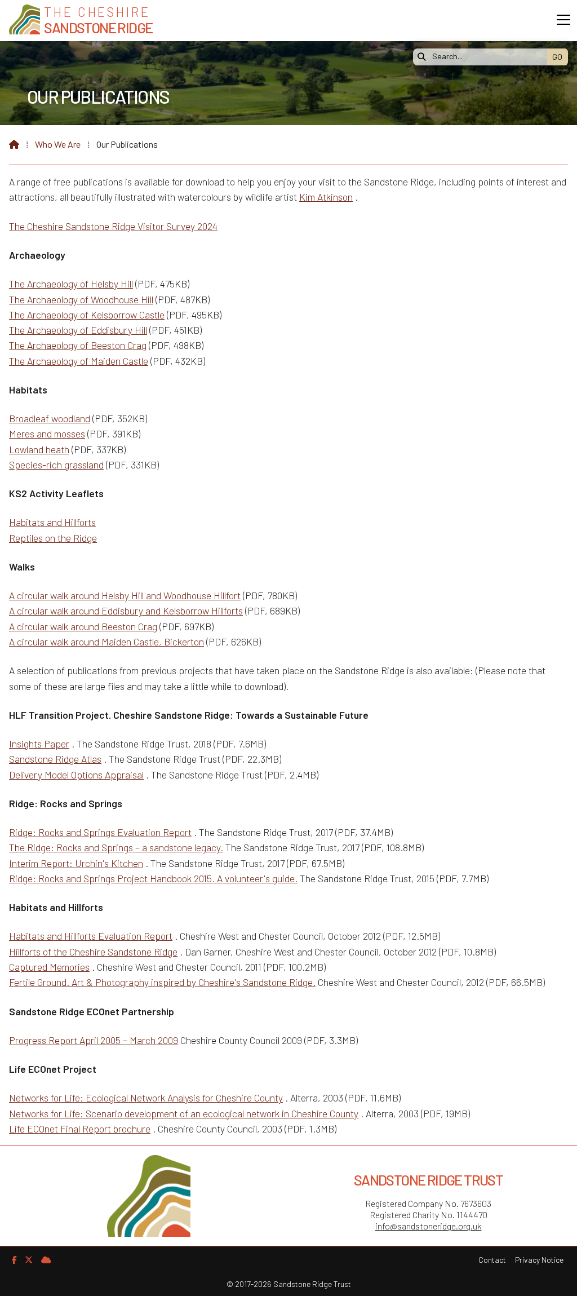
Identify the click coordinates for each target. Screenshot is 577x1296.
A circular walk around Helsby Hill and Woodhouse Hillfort (125, 595)
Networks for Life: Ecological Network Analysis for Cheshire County (146, 1097)
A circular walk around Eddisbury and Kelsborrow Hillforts (126, 610)
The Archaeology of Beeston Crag (78, 345)
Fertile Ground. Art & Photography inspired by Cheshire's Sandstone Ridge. (162, 982)
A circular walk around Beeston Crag (83, 626)
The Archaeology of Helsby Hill (71, 283)
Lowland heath (39, 449)
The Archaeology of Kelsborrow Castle (87, 314)
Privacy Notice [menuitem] (539, 1259)
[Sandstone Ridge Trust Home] (24, 20)
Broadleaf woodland (49, 418)
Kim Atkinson (326, 197)
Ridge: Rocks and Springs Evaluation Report (100, 832)
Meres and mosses (47, 433)
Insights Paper (39, 743)
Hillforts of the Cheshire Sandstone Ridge (93, 951)
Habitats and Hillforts (52, 522)
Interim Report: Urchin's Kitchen (76, 863)
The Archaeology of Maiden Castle (78, 361)
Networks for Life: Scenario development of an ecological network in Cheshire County (183, 1113)
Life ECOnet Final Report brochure (79, 1128)
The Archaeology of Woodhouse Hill (81, 299)
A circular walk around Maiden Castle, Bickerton (106, 641)
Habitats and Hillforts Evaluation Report (90, 936)
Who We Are (58, 144)
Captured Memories (49, 967)
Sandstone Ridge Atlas (55, 759)
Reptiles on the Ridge (53, 538)
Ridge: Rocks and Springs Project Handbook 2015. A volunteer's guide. (153, 878)
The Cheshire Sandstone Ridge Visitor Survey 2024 (113, 226)
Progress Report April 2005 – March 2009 (93, 1040)
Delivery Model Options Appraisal (76, 774)
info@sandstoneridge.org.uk (428, 1225)
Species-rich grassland (56, 464)
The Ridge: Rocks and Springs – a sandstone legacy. (116, 847)
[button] (563, 20)
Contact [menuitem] (492, 1259)
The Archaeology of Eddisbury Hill (78, 330)
